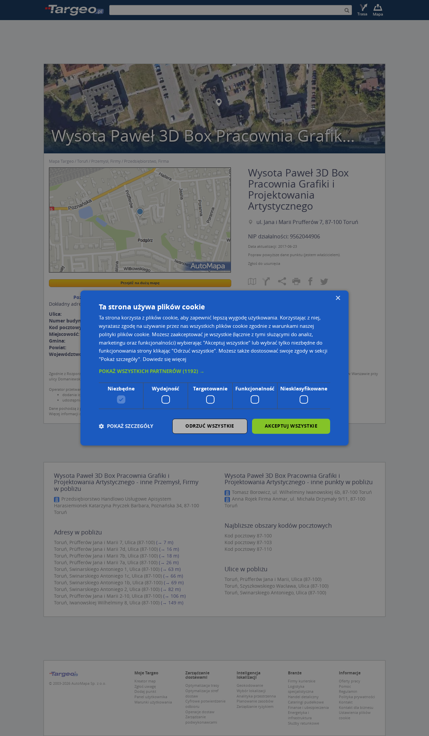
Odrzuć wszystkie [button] (209, 426)
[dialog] (214, 367)
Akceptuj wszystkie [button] (291, 426)
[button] (214, 371)
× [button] (337, 298)
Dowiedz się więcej (164, 359)
